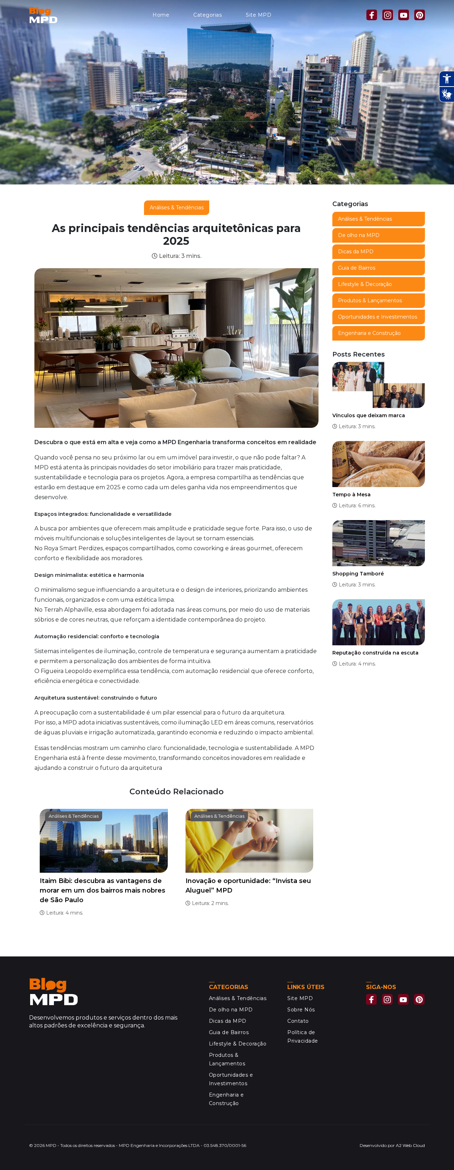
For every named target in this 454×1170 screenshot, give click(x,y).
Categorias (207, 15)
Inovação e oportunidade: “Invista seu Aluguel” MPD (248, 885)
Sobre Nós (301, 1009)
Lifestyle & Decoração (365, 284)
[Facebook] (371, 15)
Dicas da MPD (355, 251)
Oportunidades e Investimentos (377, 317)
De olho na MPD (359, 235)
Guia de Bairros (356, 268)
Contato (298, 1021)
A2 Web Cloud (410, 1145)
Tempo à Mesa (351, 494)
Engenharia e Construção (369, 333)
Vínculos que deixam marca (368, 415)
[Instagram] (387, 15)
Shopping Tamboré (358, 573)
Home (161, 15)
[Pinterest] (419, 15)
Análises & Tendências (177, 207)
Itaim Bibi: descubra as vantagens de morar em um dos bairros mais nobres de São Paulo (102, 890)
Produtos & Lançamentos (370, 300)
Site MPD (258, 15)
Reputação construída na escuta (375, 653)
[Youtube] (403, 15)
